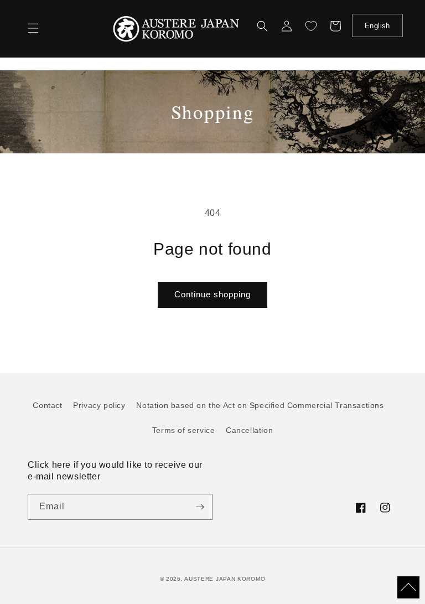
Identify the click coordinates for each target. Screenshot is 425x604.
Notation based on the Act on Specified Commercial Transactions (259, 405)
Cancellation (249, 430)
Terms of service (183, 430)
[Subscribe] (200, 507)
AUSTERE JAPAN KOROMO (224, 579)
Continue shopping (212, 294)
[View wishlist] (311, 26)
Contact (47, 405)
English (377, 26)
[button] (33, 28)
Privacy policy (99, 405)
